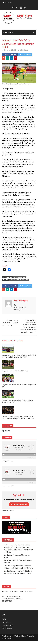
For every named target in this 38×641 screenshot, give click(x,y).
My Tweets (6, 431)
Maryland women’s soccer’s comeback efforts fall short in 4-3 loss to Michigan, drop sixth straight (19, 356)
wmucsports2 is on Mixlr (7, 485)
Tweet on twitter (26, 54)
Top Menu (8, 2)
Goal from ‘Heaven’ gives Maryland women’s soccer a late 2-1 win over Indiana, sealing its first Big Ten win (18, 418)
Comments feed (7, 625)
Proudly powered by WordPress (11, 636)
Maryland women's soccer (19, 280)
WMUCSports (24, 50)
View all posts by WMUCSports (20, 309)
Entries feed (6, 622)
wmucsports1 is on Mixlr (7, 461)
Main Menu (9, 32)
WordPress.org (7, 628)
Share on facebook (10, 54)
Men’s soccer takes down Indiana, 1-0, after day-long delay (10, 322)
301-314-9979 (7, 601)
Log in (4, 619)
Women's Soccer (19, 277)
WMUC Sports (24, 15)
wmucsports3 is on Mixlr (7, 510)
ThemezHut (7, 638)
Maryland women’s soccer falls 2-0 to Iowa (15, 371)
